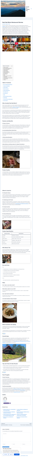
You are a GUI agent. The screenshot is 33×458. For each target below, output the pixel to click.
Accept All (16, 454)
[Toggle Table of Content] (11, 66)
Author (5, 79)
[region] (11, 451)
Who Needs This (5, 91)
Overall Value (5, 76)
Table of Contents (5, 67)
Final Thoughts (6, 78)
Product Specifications (6, 90)
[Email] (10, 403)
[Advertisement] (16, 58)
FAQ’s (4, 94)
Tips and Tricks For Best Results (8, 77)
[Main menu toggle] (31, 9)
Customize (5, 454)
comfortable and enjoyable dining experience (21, 203)
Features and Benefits (6, 69)
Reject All (11, 454)
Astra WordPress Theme (24, 455)
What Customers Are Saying (7, 96)
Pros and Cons (5, 93)
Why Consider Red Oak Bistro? (8, 68)
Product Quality (6, 70)
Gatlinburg (3, 26)
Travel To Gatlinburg (27, 8)
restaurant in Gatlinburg (15, 107)
